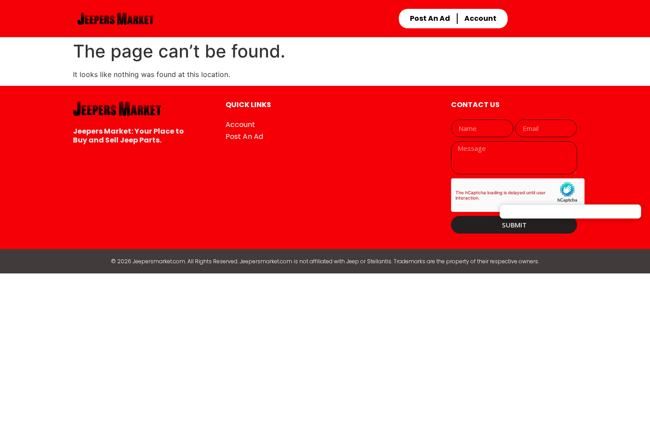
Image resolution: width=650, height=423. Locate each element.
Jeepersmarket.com (159, 261)
